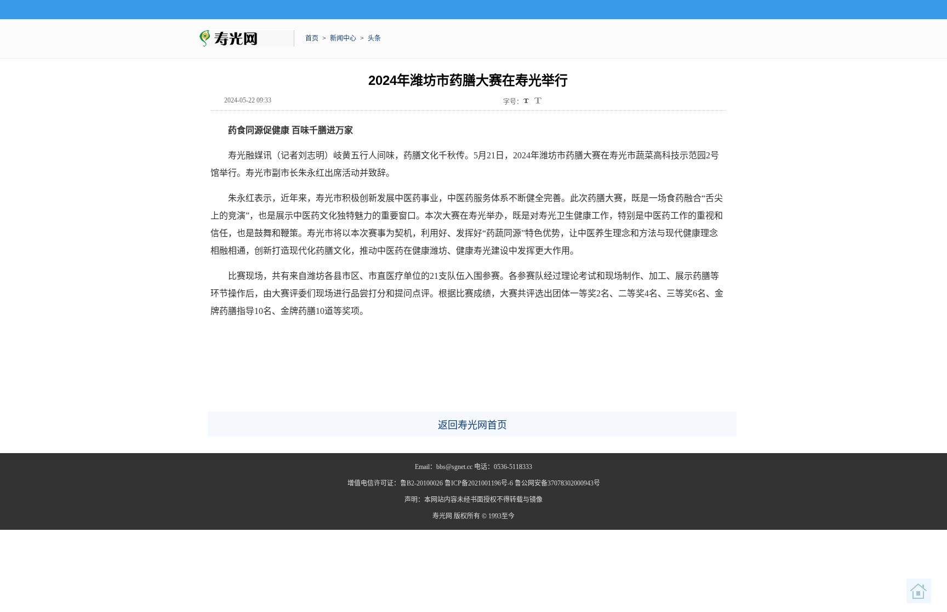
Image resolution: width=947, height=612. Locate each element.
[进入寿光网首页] (919, 591)
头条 (374, 38)
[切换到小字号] (526, 102)
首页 (311, 38)
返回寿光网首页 (472, 425)
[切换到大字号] (537, 101)
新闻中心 (343, 38)
